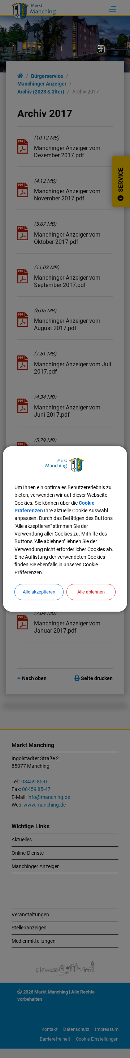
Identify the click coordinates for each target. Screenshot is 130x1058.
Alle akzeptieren (39, 592)
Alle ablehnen (91, 592)
